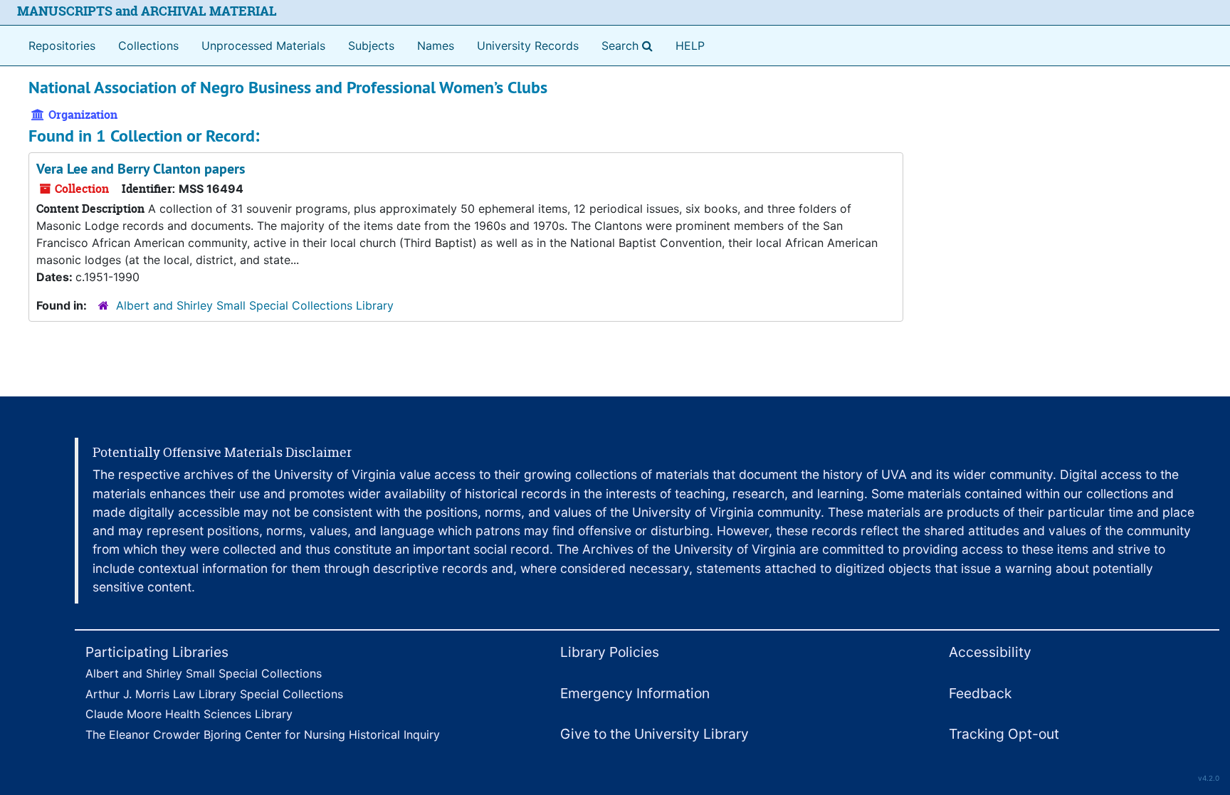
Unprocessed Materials (263, 45)
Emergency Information (635, 693)
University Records (528, 45)
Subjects (371, 45)
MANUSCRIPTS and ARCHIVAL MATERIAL (147, 11)
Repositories (61, 45)
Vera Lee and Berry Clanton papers (140, 168)
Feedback (980, 693)
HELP (690, 45)
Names (435, 45)
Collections (148, 45)
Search (629, 45)
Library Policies (609, 651)
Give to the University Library (654, 733)
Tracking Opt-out (1004, 733)
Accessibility (990, 651)
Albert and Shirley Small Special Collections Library (255, 305)
